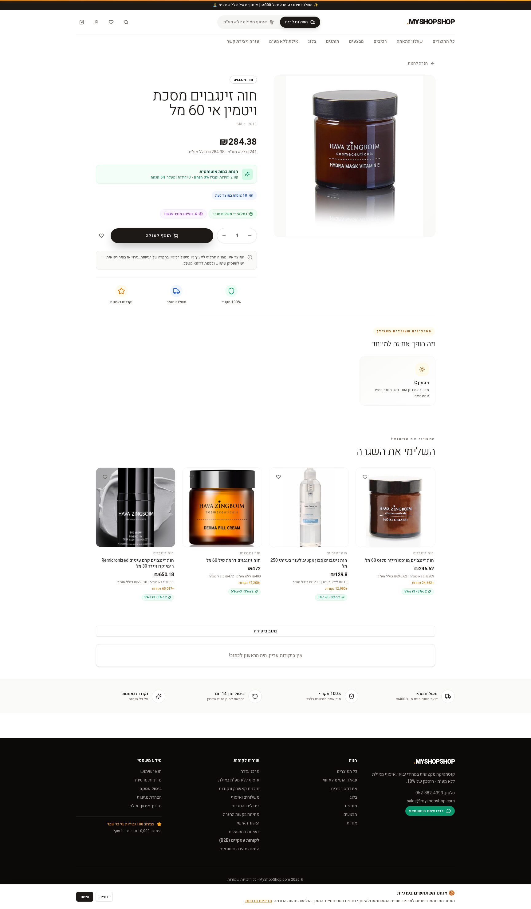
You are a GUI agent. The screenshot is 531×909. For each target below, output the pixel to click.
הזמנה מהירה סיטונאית (239, 849)
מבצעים (356, 41)
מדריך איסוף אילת (145, 806)
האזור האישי (248, 823)
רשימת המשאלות (244, 831)
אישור (84, 896)
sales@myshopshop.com (431, 801)
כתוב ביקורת (265, 631)
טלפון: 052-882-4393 (435, 793)
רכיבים (380, 41)
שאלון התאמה (410, 41)
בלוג (312, 41)
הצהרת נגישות (149, 797)
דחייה (104, 896)
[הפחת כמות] (250, 235)
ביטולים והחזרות (245, 806)
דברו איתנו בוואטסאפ (426, 811)
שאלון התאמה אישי (340, 780)
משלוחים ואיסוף (245, 797)
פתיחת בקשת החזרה (241, 814)
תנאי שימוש (151, 771)
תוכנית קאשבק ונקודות (239, 788)
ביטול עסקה (151, 788)
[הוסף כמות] (224, 235)
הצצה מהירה (393, 473)
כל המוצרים (444, 41)
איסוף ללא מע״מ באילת (238, 780)
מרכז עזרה (250, 771)
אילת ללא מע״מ (283, 41)
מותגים (332, 41)
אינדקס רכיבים (344, 788)
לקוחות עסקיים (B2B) (239, 840)
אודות (352, 823)
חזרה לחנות (418, 64)
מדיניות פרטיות (148, 780)
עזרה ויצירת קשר (243, 41)
